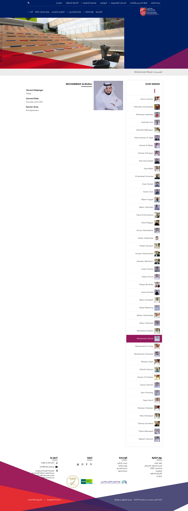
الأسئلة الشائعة (72, 3)
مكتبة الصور (122, 471)
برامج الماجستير (75, 12)
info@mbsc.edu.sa (47, 467)
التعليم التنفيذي (58, 12)
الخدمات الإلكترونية (118, 3)
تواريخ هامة (123, 466)
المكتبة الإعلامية (89, 3)
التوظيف (103, 3)
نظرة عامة (158, 463)
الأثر (31, 12)
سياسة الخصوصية (54, 500)
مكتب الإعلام (122, 463)
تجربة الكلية (155, 3)
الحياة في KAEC (156, 468)
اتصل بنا (59, 3)
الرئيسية (99, 12)
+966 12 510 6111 (47, 463)
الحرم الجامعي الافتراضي (153, 466)
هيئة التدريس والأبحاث (138, 3)
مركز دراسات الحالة (42, 12)
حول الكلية (89, 12)
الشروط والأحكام (35, 500)
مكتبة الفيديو (122, 468)
